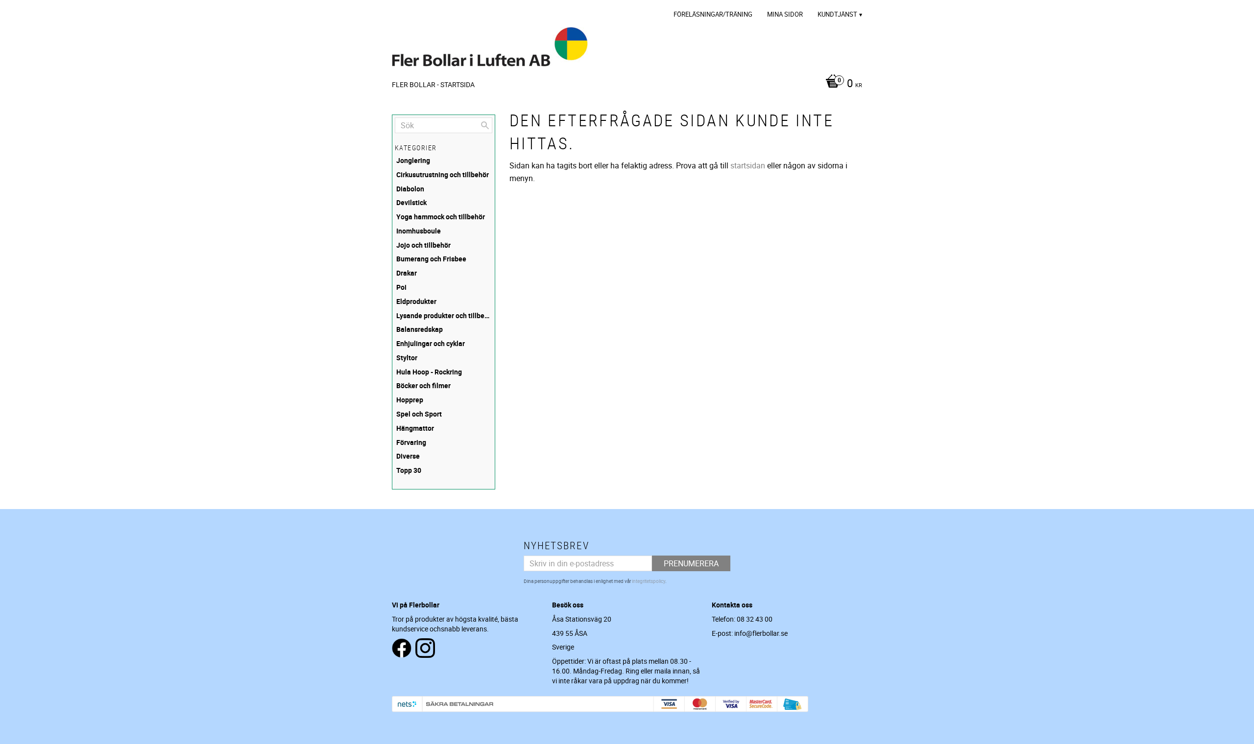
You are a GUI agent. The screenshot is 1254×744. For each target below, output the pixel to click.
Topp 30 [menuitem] (408, 470)
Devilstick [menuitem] (411, 202)
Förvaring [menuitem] (411, 442)
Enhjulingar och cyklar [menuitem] (430, 343)
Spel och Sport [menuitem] (419, 413)
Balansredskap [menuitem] (419, 329)
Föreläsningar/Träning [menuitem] (713, 14)
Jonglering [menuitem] (413, 160)
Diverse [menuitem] (408, 456)
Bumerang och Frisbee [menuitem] (431, 258)
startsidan (747, 165)
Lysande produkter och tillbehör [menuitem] (444, 315)
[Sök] (485, 125)
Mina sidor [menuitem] (785, 14)
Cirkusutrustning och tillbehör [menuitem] (442, 174)
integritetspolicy (648, 581)
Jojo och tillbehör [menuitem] (423, 245)
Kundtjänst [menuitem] (837, 14)
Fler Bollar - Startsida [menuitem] (433, 84)
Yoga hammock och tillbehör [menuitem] (440, 216)
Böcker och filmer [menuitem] (423, 385)
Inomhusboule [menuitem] (418, 230)
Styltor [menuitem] (406, 357)
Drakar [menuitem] (406, 273)
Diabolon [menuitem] (410, 188)
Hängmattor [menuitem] (415, 428)
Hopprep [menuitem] (409, 399)
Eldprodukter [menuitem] (416, 301)
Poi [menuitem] (401, 287)
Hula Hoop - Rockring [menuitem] (429, 371)
